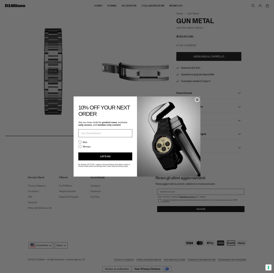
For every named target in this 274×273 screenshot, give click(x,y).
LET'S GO (105, 156)
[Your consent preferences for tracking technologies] (268, 267)
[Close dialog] (197, 100)
